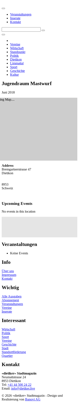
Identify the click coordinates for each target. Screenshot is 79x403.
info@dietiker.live (23, 388)
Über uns (8, 271)
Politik (14, 55)
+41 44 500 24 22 (19, 384)
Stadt (5, 348)
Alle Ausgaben (11, 296)
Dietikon (16, 59)
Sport (13, 67)
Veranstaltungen (20, 14)
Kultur (14, 74)
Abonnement (10, 300)
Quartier (7, 356)
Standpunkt (17, 52)
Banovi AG (32, 399)
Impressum (9, 275)
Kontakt (15, 22)
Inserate (15, 18)
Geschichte (17, 71)
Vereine (15, 44)
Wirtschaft (17, 48)
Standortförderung (14, 352)
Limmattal (17, 63)
